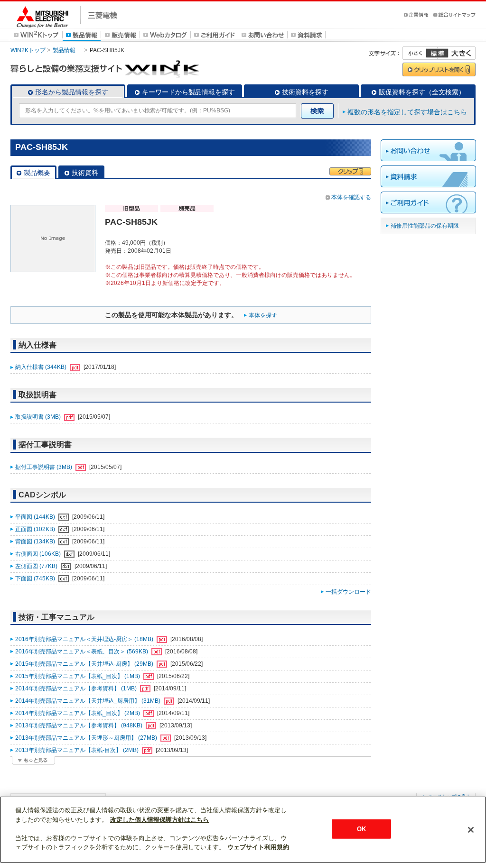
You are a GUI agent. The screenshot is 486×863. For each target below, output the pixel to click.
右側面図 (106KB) (38, 554)
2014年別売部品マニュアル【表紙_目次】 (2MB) (78, 713)
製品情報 (64, 50)
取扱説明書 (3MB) (38, 416)
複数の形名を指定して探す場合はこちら (407, 112)
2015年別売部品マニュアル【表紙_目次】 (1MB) (78, 676)
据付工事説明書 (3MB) (44, 467)
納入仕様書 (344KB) (41, 367)
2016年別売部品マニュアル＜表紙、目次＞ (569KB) (82, 651)
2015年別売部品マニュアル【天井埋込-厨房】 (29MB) (85, 664)
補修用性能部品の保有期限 (425, 225)
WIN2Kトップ (28, 50)
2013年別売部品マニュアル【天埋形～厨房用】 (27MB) (87, 737)
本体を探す (263, 315)
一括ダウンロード (348, 591)
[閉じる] (470, 829)
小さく (420, 53)
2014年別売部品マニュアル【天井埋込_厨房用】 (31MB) (88, 701)
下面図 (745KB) (35, 578)
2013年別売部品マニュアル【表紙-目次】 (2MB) (77, 750)
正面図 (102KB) (35, 529)
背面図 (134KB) (35, 541)
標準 (437, 53)
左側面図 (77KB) (37, 566)
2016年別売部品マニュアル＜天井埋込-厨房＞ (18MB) (85, 639)
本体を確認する (351, 197)
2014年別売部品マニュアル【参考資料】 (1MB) (76, 688)
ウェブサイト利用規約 (258, 847)
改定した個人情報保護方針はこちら (159, 819)
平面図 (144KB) (35, 517)
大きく (457, 53)
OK (361, 828)
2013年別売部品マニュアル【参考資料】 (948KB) (79, 725)
